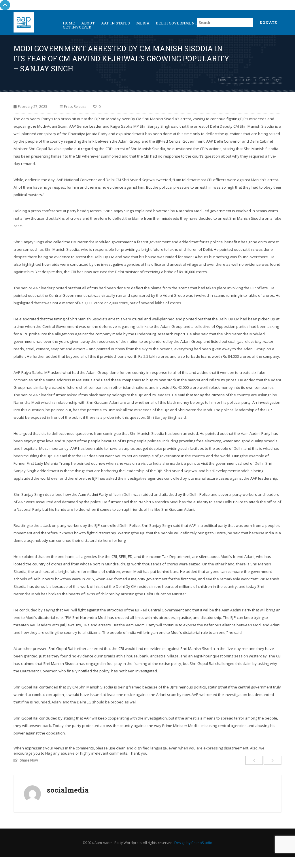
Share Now (29, 760)
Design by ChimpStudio (193, 842)
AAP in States (115, 23)
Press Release (243, 80)
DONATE (268, 22)
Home (224, 80)
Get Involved (77, 27)
